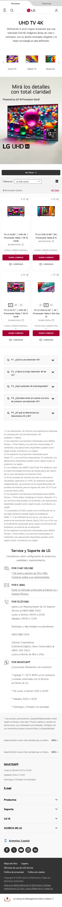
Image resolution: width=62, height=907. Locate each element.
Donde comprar (15, 257)
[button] (16, 264)
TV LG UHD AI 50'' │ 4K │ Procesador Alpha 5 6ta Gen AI (46, 313)
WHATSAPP (11, 764)
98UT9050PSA (44, 241)
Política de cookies (36, 872)
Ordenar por (8, 181)
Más (54, 740)
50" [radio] (16, 305)
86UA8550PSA (14, 244)
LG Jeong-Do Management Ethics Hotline (32, 898)
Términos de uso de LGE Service (18, 867)
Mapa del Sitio (10, 863)
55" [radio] (10, 305)
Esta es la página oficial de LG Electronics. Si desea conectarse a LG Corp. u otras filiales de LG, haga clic (28, 887)
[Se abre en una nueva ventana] (7, 850)
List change (57, 181)
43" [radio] (21, 305)
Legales (24, 863)
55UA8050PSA (14, 320)
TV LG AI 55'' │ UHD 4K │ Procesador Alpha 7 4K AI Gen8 (16, 313)
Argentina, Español (19, 840)
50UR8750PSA (44, 320)
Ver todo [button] (55, 190)
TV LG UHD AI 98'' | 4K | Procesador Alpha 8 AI (46, 236)
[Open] (16, 253)
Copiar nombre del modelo (22, 244)
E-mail (7, 788)
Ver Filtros (29, 172)
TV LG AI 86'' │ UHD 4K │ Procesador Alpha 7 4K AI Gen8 (16, 237)
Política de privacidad (14, 872)
